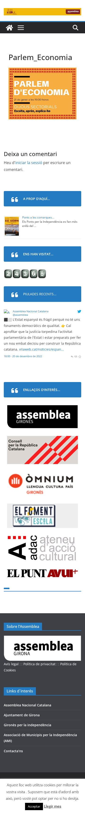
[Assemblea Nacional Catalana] (7, 312)
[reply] (71, 356)
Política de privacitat (39, 664)
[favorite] (79, 356)
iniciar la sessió (28, 162)
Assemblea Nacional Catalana (30, 311)
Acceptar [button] (34, 806)
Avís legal (11, 664)
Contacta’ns (13, 751)
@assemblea (20, 315)
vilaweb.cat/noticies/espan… (41, 349)
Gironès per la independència (27, 725)
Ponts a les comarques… (38, 217)
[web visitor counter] (25, 272)
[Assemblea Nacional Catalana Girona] (9, 27)
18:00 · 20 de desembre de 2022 (23, 356)
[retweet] (75, 356)
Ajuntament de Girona (22, 715)
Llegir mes (52, 806)
